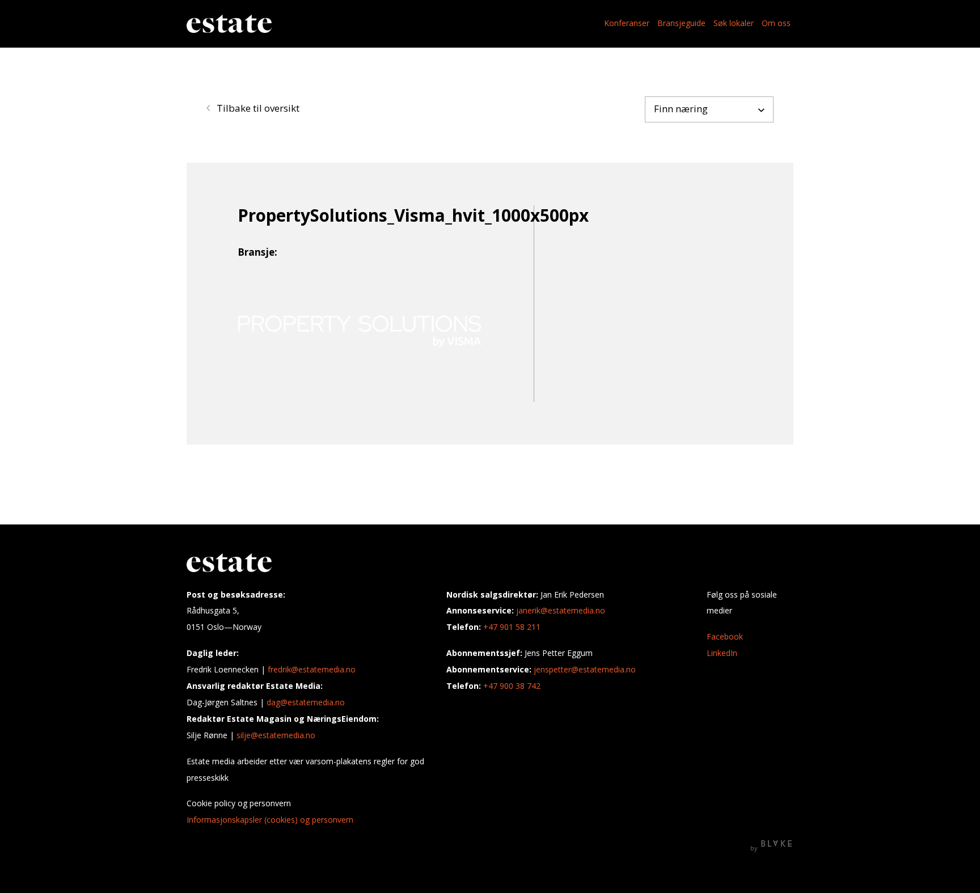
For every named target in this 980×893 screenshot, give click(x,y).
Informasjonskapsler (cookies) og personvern (270, 819)
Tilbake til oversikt (256, 108)
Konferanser (626, 23)
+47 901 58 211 (511, 626)
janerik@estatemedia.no (560, 610)
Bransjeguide (681, 23)
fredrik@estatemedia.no (312, 669)
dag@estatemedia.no (306, 702)
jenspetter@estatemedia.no (585, 669)
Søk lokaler (733, 23)
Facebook (725, 636)
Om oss (776, 23)
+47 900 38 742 (511, 685)
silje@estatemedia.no (275, 735)
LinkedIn (722, 652)
